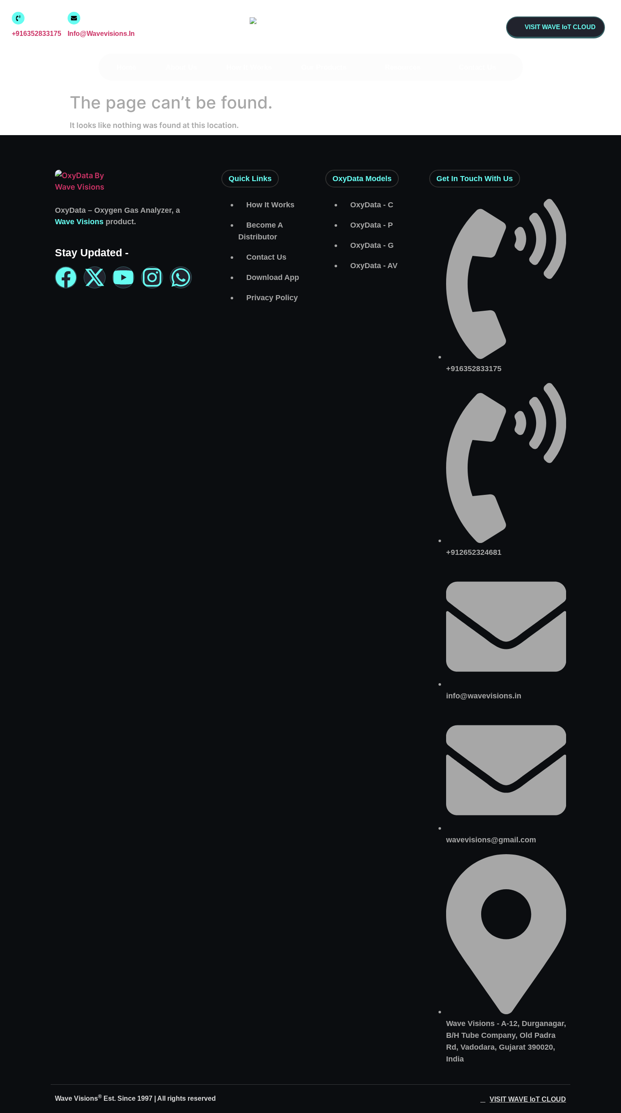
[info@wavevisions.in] (74, 18)
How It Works (249, 67)
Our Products (323, 67)
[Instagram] (152, 277)
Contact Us (477, 67)
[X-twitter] (95, 277)
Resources (402, 67)
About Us (181, 67)
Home (126, 67)
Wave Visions (79, 221)
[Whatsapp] (181, 277)
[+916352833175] (18, 18)
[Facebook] (66, 277)
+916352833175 (36, 33)
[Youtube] (123, 277)
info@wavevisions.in (101, 33)
